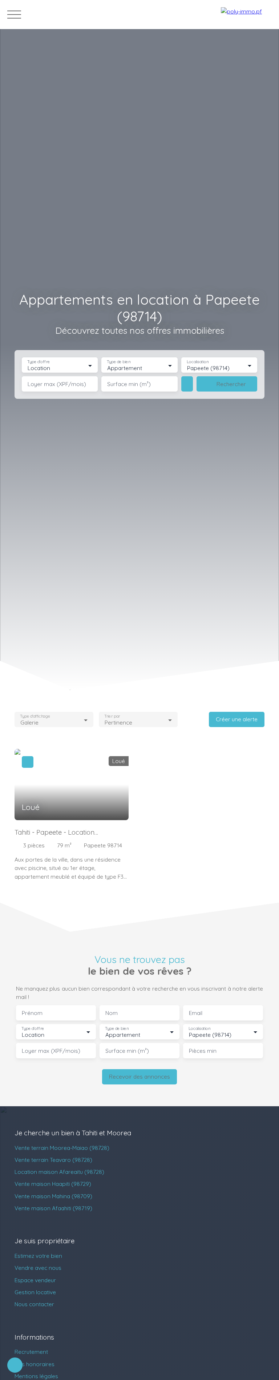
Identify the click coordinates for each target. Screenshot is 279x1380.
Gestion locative (35, 1292)
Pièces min (203, 1050)
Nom (111, 1013)
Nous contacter (34, 1304)
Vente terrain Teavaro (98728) (53, 1159)
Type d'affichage (35, 716)
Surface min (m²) (129, 384)
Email (195, 1013)
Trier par (112, 716)
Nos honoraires (34, 1364)
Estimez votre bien (38, 1255)
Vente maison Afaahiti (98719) (53, 1208)
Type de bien (118, 362)
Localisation (198, 362)
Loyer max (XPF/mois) (57, 384)
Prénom (32, 1013)
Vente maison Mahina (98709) (53, 1196)
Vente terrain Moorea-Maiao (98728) (62, 1147)
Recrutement (31, 1351)
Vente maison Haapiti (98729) (53, 1183)
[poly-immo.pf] (246, 14)
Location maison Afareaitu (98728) (59, 1171)
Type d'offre (38, 362)
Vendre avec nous (38, 1267)
